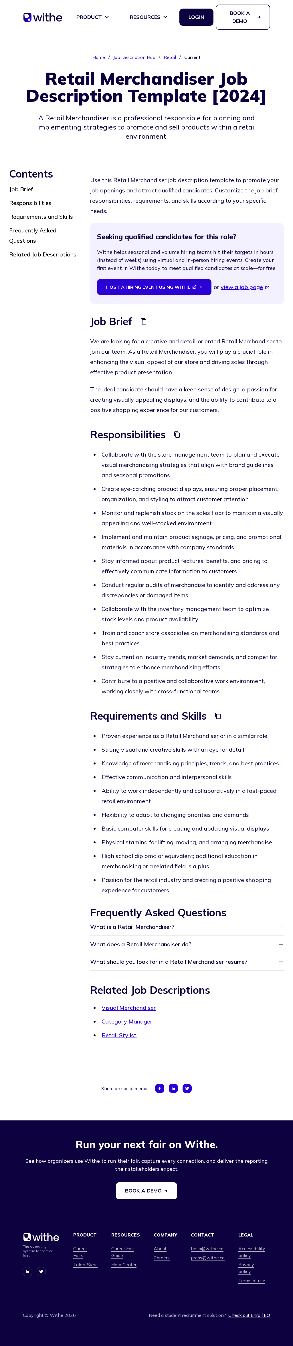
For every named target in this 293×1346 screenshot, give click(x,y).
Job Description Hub (134, 57)
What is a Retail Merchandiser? (132, 926)
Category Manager (127, 1021)
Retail (170, 57)
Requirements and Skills (41, 216)
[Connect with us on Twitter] (41, 1271)
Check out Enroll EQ (249, 1315)
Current (192, 57)
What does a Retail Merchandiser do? (140, 944)
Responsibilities (30, 202)
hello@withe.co (207, 1248)
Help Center (123, 1264)
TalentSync (85, 1264)
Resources (145, 17)
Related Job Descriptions (42, 254)
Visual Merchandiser (129, 1007)
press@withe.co (208, 1258)
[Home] (43, 19)
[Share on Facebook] (159, 1088)
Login (196, 17)
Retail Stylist (119, 1035)
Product (89, 17)
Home (98, 57)
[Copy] (144, 321)
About (160, 1248)
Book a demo (240, 17)
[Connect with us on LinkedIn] (27, 1271)
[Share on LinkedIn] (173, 1088)
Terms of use (251, 1280)
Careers (162, 1258)
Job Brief (21, 189)
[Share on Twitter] (187, 1088)
